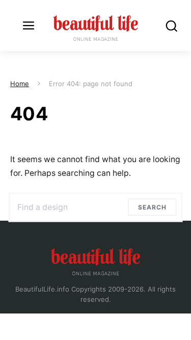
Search (154, 207)
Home (19, 84)
